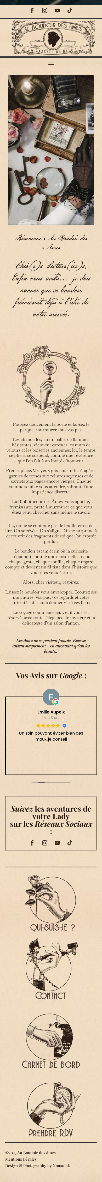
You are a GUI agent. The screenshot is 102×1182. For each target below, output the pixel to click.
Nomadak (61, 1165)
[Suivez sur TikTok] (70, 10)
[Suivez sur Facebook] (32, 10)
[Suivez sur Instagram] (44, 10)
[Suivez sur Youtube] (57, 10)
